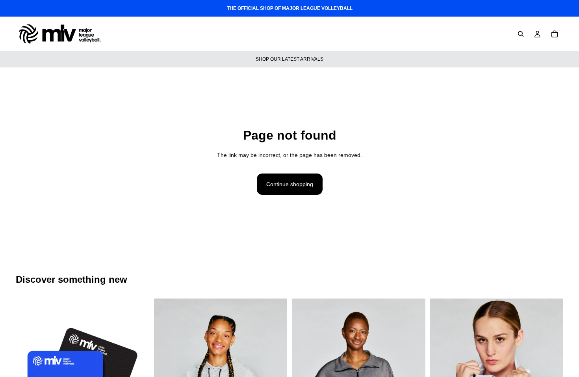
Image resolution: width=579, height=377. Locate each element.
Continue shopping (289, 184)
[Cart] (554, 34)
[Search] (520, 34)
